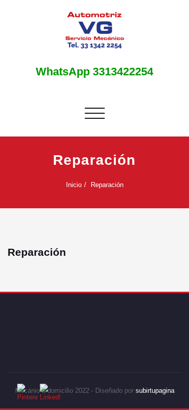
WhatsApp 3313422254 (94, 71)
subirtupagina (155, 390)
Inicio (74, 185)
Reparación (107, 185)
